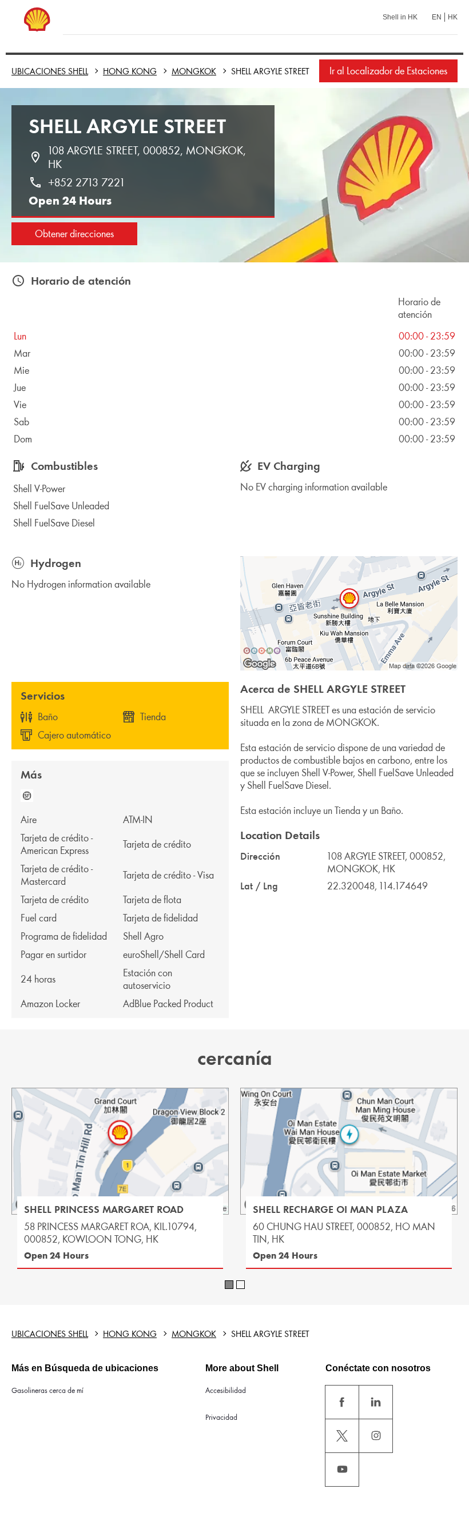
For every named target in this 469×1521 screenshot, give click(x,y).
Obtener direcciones (74, 233)
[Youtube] (342, 1469)
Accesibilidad (225, 1390)
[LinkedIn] (376, 1402)
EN (437, 17)
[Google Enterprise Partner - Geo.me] (262, 650)
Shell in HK (400, 17)
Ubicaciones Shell (49, 71)
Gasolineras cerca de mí (47, 1390)
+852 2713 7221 (86, 182)
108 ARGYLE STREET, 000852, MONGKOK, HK (148, 157)
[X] (342, 1436)
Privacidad (221, 1417)
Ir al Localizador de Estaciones (388, 71)
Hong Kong (130, 71)
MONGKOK (194, 71)
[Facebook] (342, 1402)
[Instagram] (376, 1436)
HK (453, 17)
